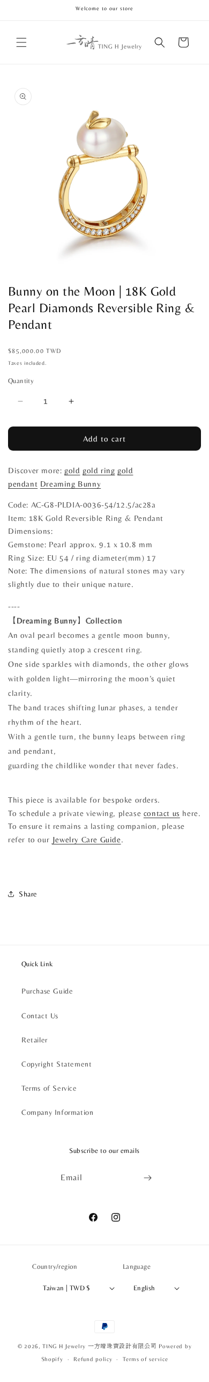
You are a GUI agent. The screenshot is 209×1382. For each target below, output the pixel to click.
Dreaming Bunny (70, 484)
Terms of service (145, 1359)
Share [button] (28, 894)
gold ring (99, 470)
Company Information (57, 1112)
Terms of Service (49, 1088)
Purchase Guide (47, 991)
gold (72, 470)
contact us (162, 813)
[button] (21, 42)
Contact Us (39, 1015)
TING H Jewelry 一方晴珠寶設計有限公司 (99, 1346)
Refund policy (92, 1359)
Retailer (34, 1039)
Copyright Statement (56, 1064)
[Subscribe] (148, 1178)
